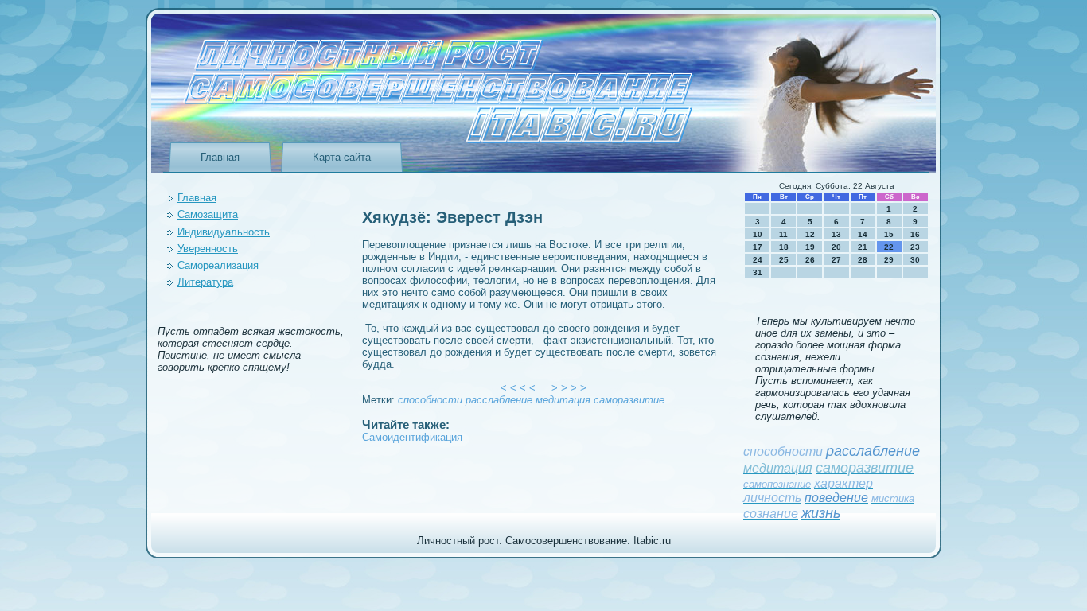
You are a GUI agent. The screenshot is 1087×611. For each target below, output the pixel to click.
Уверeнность (207, 249)
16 (915, 234)
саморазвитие (629, 400)
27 (836, 259)
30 (915, 259)
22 (889, 247)
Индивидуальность (223, 232)
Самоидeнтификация (412, 437)
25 (784, 259)
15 (889, 234)
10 (757, 234)
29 (889, 259)
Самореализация (218, 265)
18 (784, 247)
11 (783, 234)
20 (836, 247)
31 (757, 272)
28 (862, 259)
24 (757, 259)
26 (810, 259)
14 (862, 234)
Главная (220, 157)
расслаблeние (499, 400)
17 (757, 247)
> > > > (569, 388)
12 (810, 234)
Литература (205, 282)
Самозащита (207, 214)
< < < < (518, 388)
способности (430, 400)
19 (810, 247)
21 (862, 247)
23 (915, 247)
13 (836, 234)
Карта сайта (342, 157)
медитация (563, 400)
